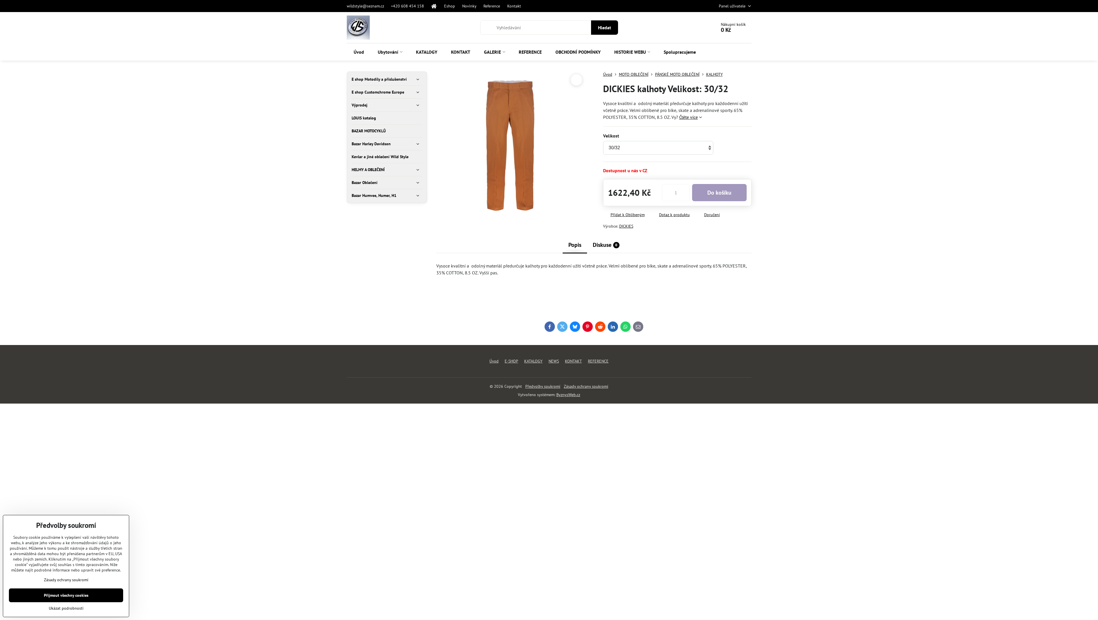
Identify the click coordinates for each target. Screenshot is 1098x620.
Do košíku (719, 192)
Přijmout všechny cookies (66, 595)
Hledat (604, 27)
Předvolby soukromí (542, 386)
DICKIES (626, 226)
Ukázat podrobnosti (66, 608)
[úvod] (434, 6)
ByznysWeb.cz (568, 394)
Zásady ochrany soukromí (586, 386)
